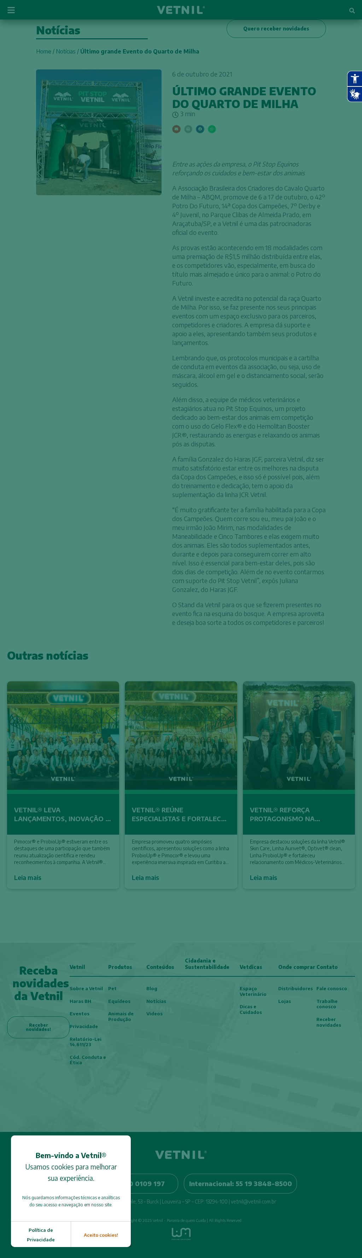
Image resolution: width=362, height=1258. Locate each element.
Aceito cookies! (101, 1235)
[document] (181, 629)
